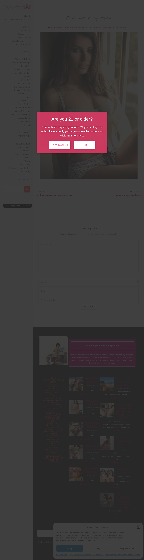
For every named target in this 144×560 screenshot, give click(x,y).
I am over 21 (59, 145)
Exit (84, 145)
